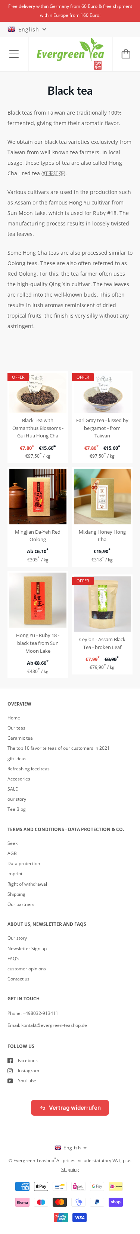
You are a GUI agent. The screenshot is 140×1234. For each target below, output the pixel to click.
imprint (14, 873)
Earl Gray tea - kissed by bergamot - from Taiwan (102, 428)
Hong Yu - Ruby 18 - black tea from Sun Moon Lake (37, 643)
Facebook (28, 1060)
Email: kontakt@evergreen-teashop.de (47, 1025)
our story (16, 799)
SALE (12, 789)
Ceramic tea (20, 738)
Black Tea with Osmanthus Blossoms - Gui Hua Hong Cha (37, 428)
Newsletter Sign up (27, 948)
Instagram (28, 1070)
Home (13, 718)
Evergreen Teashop (33, 1160)
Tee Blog (16, 809)
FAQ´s (13, 958)
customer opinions (26, 968)
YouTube (27, 1080)
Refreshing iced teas (28, 768)
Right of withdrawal (27, 884)
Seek (12, 843)
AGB (12, 853)
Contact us (18, 979)
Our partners (20, 904)
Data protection (23, 863)
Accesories (18, 779)
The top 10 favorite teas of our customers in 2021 (58, 748)
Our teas (16, 728)
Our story (17, 938)
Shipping (16, 894)
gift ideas (17, 758)
